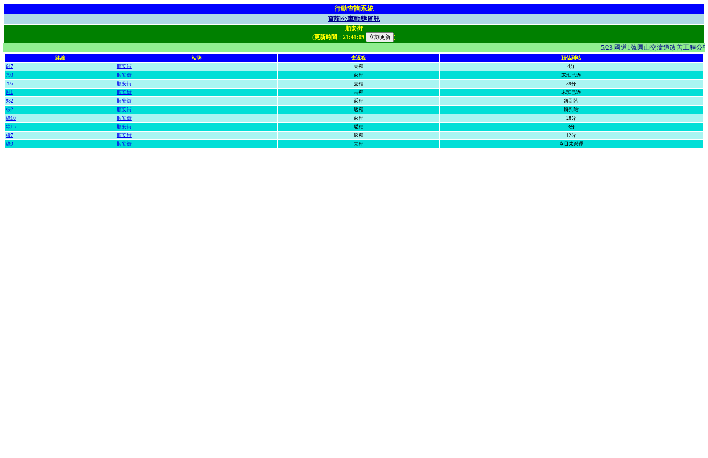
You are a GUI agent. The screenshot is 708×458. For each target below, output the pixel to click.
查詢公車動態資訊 (354, 18)
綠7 (9, 135)
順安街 (124, 66)
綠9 (9, 144)
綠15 (11, 127)
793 (9, 75)
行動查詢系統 (354, 8)
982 (9, 101)
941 (9, 92)
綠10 (11, 118)
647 (9, 66)
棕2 (9, 109)
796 (9, 84)
